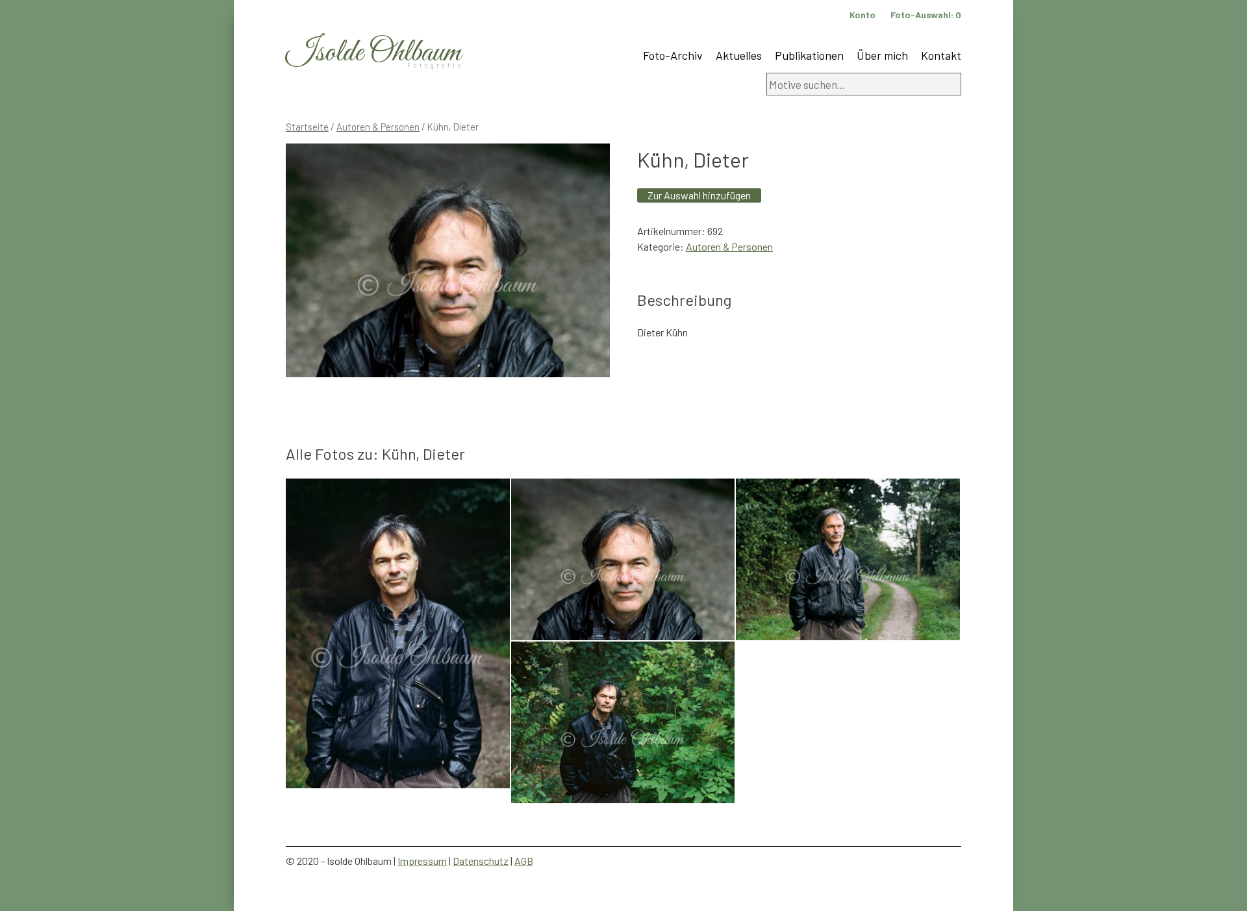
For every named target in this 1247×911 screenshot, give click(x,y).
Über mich (882, 55)
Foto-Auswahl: (925, 14)
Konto (862, 14)
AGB (523, 861)
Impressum (422, 861)
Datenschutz (481, 861)
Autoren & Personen (378, 126)
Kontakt (941, 55)
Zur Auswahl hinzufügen (699, 195)
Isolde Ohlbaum (373, 52)
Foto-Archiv (673, 55)
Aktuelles (739, 55)
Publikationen (809, 55)
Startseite (307, 126)
